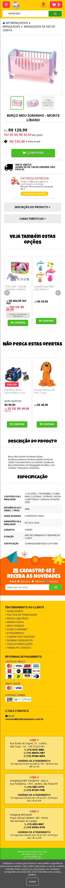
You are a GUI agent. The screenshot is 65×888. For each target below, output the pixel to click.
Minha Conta (15, 622)
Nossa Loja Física (17, 618)
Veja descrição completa (47, 103)
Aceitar (32, 881)
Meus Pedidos (15, 625)
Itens (56, 4)
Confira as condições (34, 193)
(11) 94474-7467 (35, 752)
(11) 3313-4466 (35, 749)
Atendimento (15, 633)
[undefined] (32, 65)
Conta (43, 6)
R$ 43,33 (25, 135)
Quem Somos (14, 611)
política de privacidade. (33, 869)
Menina (25, 581)
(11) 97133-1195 (35, 790)
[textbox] (21, 13)
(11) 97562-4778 (35, 827)
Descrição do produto (32, 207)
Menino (39, 581)
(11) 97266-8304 (35, 756)
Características (32, 219)
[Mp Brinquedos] (17, 5)
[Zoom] (17, 103)
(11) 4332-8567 (35, 824)
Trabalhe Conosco (18, 647)
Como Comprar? (16, 629)
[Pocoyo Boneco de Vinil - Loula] (47, 374)
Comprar (35, 153)
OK (55, 587)
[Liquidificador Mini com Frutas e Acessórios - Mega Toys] (46, 271)
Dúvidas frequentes (19, 640)
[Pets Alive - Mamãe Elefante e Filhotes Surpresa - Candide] (18, 271)
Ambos (53, 581)
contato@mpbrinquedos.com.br (24, 719)
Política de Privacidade (21, 614)
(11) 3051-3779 (35, 786)
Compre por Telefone (20, 636)
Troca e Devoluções (19, 644)
